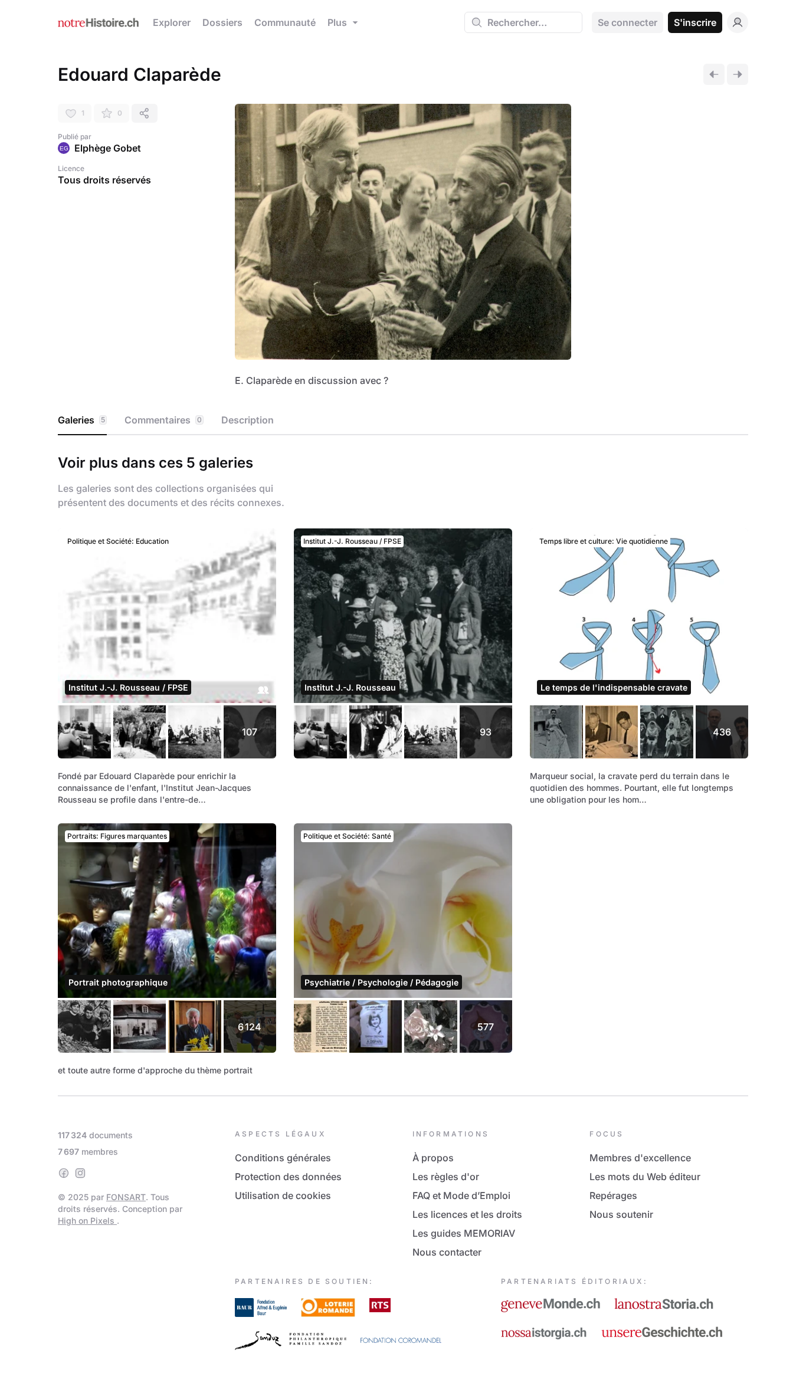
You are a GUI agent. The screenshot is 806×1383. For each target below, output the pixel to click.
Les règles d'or (445, 1176)
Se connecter (627, 22)
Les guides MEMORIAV (463, 1233)
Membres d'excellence (640, 1158)
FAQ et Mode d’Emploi (461, 1195)
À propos (433, 1158)
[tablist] (403, 420)
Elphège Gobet (107, 148)
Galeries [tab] (81, 420)
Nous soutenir (621, 1214)
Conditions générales (283, 1158)
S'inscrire (695, 22)
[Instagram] (80, 1173)
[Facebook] (64, 1173)
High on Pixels (87, 1221)
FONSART (126, 1197)
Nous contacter (446, 1252)
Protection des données (288, 1176)
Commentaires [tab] (163, 420)
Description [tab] (247, 420)
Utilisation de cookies (283, 1195)
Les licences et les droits (467, 1214)
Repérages (613, 1195)
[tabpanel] (403, 762)
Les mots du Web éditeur (644, 1176)
